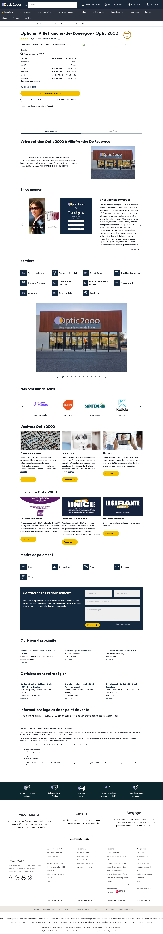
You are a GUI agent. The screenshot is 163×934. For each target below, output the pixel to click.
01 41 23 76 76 (25, 866)
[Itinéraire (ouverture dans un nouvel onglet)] (110, 44)
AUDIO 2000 (34, 909)
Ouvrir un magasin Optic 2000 (56, 867)
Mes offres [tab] (112, 131)
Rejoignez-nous (51, 870)
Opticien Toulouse (57, 927)
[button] (22, 225)
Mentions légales (83, 909)
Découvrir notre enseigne (79, 839)
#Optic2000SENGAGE (99, 909)
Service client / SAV (143, 856)
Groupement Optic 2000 (66, 909)
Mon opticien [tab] (51, 131)
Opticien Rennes (61, 931)
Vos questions (142, 849)
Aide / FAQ (140, 853)
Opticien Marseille (91, 927)
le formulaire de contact (29, 868)
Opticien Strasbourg (115, 927)
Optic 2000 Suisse (48, 909)
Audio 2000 (50, 878)
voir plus (23, 471)
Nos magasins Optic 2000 (55, 863)
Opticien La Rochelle (114, 931)
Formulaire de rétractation (144, 888)
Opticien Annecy (93, 931)
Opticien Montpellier (48, 931)
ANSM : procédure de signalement (122, 909)
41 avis (38, 39)
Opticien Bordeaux (69, 927)
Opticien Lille (70, 931)
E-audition (50, 881)
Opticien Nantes (102, 927)
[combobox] (52, 5)
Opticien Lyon (80, 927)
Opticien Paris (46, 927)
